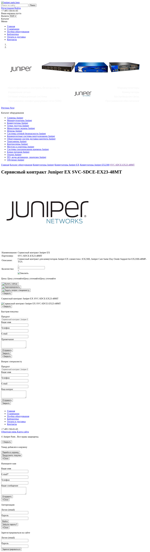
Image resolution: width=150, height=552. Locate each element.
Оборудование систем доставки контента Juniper (31, 139)
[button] (5, 108)
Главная (11, 26)
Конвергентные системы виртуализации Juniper (31, 136)
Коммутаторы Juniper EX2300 (95, 165)
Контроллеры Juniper (17, 144)
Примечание (7, 339)
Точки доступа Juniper (18, 125)
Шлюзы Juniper (14, 131)
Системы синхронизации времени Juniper (28, 149)
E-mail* (4, 474)
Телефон (5, 328)
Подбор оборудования (18, 31)
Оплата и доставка (16, 37)
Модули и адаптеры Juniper (20, 146)
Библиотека (13, 34)
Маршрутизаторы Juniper (19, 120)
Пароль (4, 515)
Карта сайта (22, 432)
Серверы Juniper (15, 118)
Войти (17, 8)
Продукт (5, 316)
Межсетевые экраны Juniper (21, 128)
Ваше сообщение (9, 485)
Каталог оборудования (21, 165)
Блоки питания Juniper (18, 152)
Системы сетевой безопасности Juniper (26, 133)
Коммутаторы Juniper (17, 123)
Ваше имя (6, 322)
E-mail (4, 333)
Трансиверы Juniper (17, 141)
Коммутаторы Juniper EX (66, 165)
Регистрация (7, 8)
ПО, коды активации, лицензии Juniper (26, 157)
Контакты (12, 39)
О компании (13, 29)
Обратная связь (8, 432)
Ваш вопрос (7, 389)
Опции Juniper (14, 154)
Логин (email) (8, 509)
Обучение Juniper (15, 160)
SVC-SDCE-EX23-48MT (122, 165)
